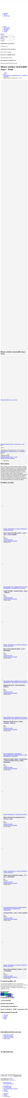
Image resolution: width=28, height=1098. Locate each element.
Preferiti (5, 14)
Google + (12, 457)
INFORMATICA (5, 451)
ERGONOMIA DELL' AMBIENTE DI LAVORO (15, 586)
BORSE (5, 528)
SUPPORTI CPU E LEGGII (18, 588)
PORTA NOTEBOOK (21, 528)
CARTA (5, 1090)
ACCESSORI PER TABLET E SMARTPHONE (14, 907)
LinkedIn (7, 457)
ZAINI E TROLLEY (8, 530)
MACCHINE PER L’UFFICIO (10, 1088)
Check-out (12, 1079)
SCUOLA (5, 1091)
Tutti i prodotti (6, 27)
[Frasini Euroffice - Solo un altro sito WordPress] (13, 24)
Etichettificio (6, 29)
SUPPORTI (14, 756)
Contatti (5, 31)
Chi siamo (5, 30)
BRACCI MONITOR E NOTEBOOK (12, 753)
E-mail (15, 457)
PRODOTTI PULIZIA (21, 814)
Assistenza (5, 13)
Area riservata (6, 15)
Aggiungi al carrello (5, 455)
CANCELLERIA (7, 1087)
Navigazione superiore (8, 1083)
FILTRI (5, 814)
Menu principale (7, 1082)
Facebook (3, 457)
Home (4, 26)
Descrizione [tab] (6, 460)
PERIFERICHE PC (13, 451)
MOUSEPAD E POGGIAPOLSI (19, 682)
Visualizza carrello (5, 1079)
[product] (15, 506)
